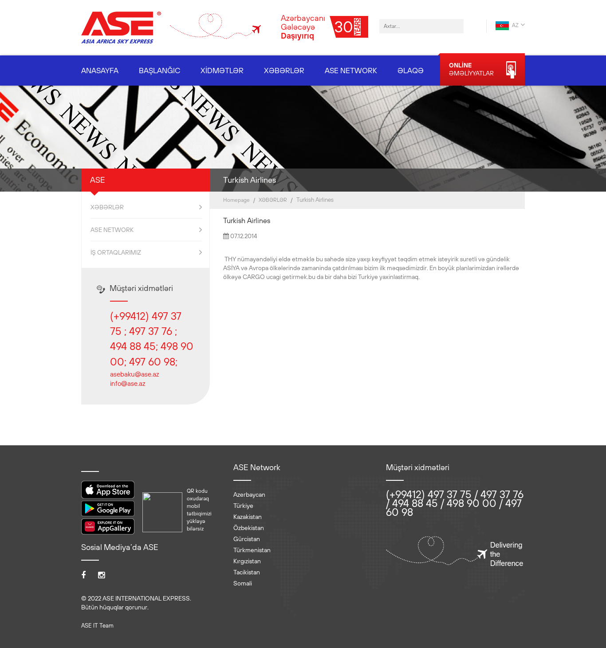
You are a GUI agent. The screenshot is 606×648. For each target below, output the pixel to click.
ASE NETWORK (351, 70)
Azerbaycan (249, 494)
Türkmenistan (252, 550)
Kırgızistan (247, 561)
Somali (242, 583)
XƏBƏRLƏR (284, 70)
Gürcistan (246, 538)
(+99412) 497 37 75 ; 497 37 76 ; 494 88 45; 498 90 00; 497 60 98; (151, 339)
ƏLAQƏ (410, 70)
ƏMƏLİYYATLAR (471, 69)
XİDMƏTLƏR (222, 70)
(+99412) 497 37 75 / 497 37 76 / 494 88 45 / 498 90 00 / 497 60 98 (454, 503)
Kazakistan (247, 516)
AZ (514, 25)
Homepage (236, 200)
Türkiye (243, 505)
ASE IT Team (97, 625)
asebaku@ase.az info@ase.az (134, 378)
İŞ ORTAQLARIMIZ (116, 252)
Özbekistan (248, 527)
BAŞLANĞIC (159, 70)
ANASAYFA (99, 70)
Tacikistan (246, 572)
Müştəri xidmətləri (141, 288)
